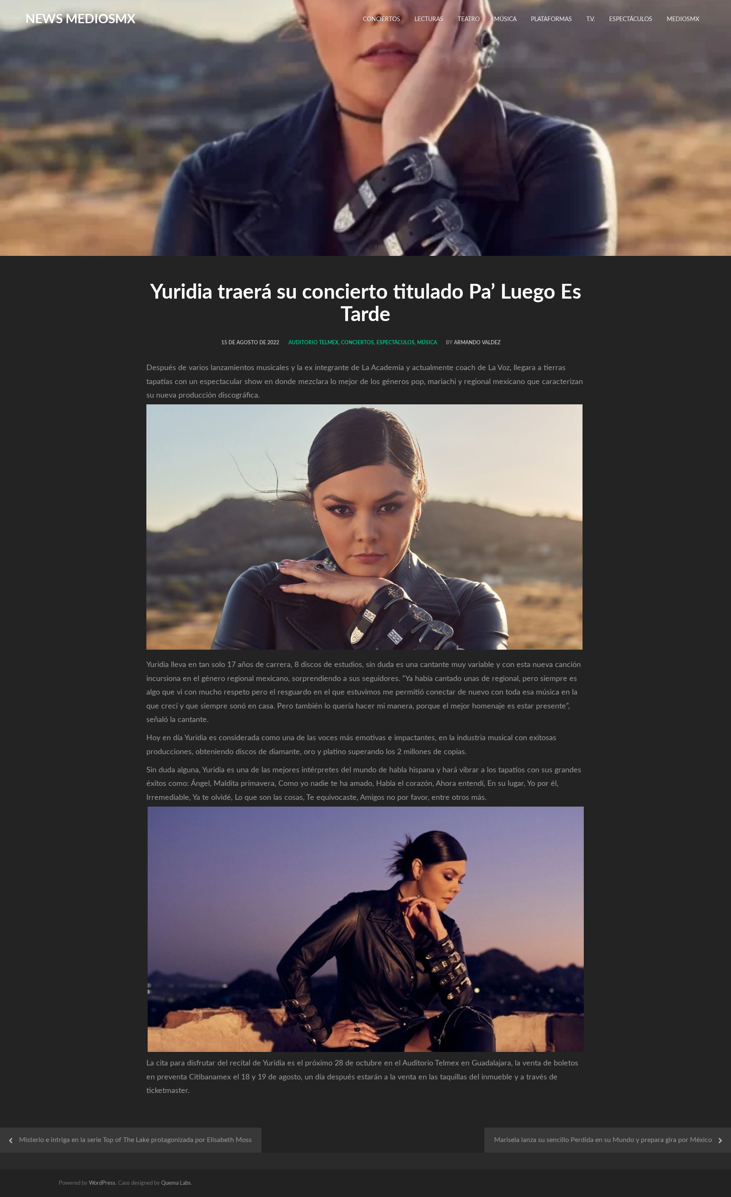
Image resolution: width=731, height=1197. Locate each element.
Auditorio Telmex (313, 342)
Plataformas (551, 19)
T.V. (590, 19)
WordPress (102, 1183)
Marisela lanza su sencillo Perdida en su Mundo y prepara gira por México (603, 1140)
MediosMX (683, 19)
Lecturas (429, 19)
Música (505, 19)
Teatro (469, 19)
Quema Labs (176, 1183)
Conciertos (381, 19)
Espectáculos (630, 19)
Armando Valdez (477, 342)
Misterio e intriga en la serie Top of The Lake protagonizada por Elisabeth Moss (135, 1140)
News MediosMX (80, 19)
